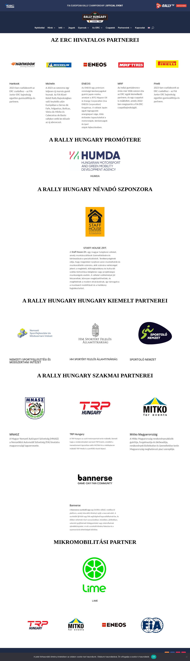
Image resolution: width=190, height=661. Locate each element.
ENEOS (86, 83)
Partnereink (123, 28)
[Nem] (186, 656)
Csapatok (110, 28)
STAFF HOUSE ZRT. (95, 248)
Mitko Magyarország (143, 434)
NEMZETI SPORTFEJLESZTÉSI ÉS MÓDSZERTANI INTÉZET (30, 361)
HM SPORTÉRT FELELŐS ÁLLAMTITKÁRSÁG (94, 359)
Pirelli (157, 83)
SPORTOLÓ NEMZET (143, 359)
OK (153, 657)
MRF (120, 83)
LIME (95, 600)
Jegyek (71, 28)
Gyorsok (82, 28)
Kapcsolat (140, 28)
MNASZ (14, 434)
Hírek (50, 28)
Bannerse (75, 505)
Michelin (50, 83)
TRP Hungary (77, 434)
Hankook (14, 83)
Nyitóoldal (40, 28)
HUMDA (95, 176)
